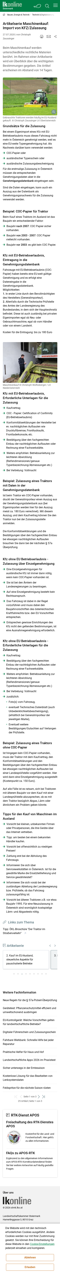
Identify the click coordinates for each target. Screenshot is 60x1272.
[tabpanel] (27, 960)
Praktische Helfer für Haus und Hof (23, 1052)
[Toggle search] (47, 6)
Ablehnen (30, 1257)
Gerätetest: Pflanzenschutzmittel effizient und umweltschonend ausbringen (29, 1010)
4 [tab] (26, 974)
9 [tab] (46, 974)
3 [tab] (22, 974)
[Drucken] (42, 37)
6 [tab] (34, 974)
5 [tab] (30, 974)
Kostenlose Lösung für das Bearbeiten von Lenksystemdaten (27, 1077)
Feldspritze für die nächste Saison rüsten (27, 1087)
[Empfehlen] (49, 37)
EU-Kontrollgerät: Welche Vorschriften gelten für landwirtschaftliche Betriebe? (28, 1022)
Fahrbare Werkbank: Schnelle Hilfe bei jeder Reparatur (28, 1042)
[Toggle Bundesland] (37, 6)
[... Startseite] (12, 6)
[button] (55, 5)
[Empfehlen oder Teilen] (55, 37)
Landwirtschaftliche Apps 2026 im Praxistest (29, 1060)
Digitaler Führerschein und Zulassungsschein (29, 1032)
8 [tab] (42, 974)
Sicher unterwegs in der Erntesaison (24, 1067)
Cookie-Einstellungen (42, 1244)
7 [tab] (38, 974)
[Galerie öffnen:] (30, 96)
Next (55, 946)
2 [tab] (18, 974)
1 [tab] (14, 974)
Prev (50, 946)
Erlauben (30, 1267)
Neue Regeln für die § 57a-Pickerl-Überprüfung (30, 1000)
